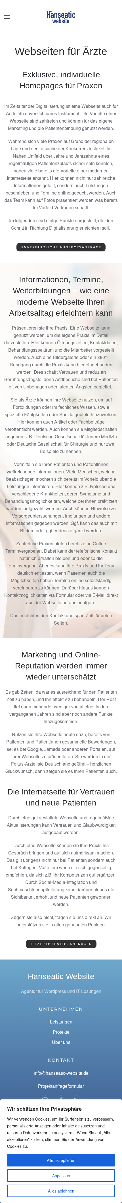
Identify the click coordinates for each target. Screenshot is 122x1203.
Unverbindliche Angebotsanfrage (61, 247)
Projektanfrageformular (61, 1086)
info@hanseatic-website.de (61, 1073)
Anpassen (61, 1175)
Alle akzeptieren (61, 1160)
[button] (7, 17)
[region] (61, 1151)
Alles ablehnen (61, 1191)
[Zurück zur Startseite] (61, 17)
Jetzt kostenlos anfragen (61, 944)
